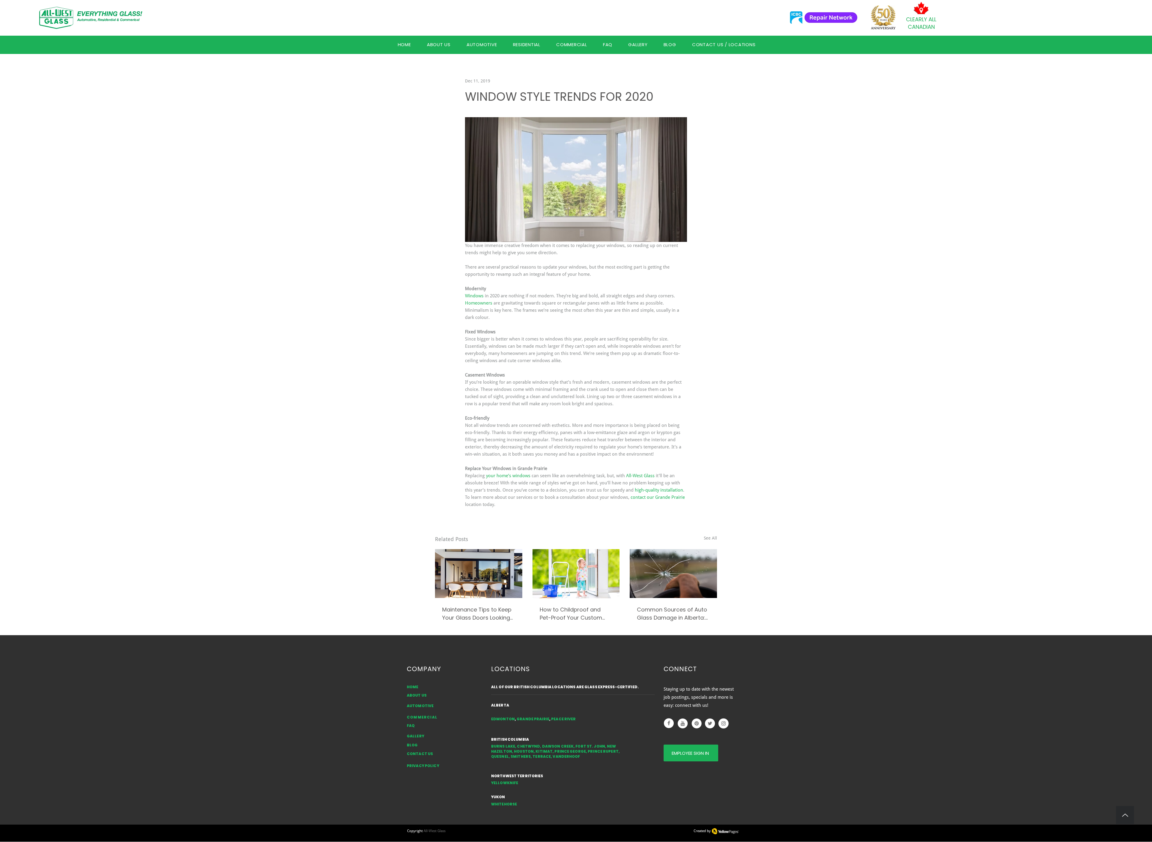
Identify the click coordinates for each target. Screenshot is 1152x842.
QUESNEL (500, 756)
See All (710, 538)
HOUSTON (524, 751)
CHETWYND (528, 746)
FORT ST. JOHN (590, 746)
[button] (607, 44)
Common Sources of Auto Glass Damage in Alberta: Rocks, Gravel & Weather (672, 614)
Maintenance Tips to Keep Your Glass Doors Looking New (477, 614)
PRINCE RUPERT (603, 751)
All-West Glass (435, 831)
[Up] (1125, 815)
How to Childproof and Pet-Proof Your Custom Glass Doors (571, 614)
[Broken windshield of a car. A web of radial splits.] (673, 573)
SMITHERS (521, 756)
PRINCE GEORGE (570, 751)
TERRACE (541, 756)
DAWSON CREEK (558, 746)
